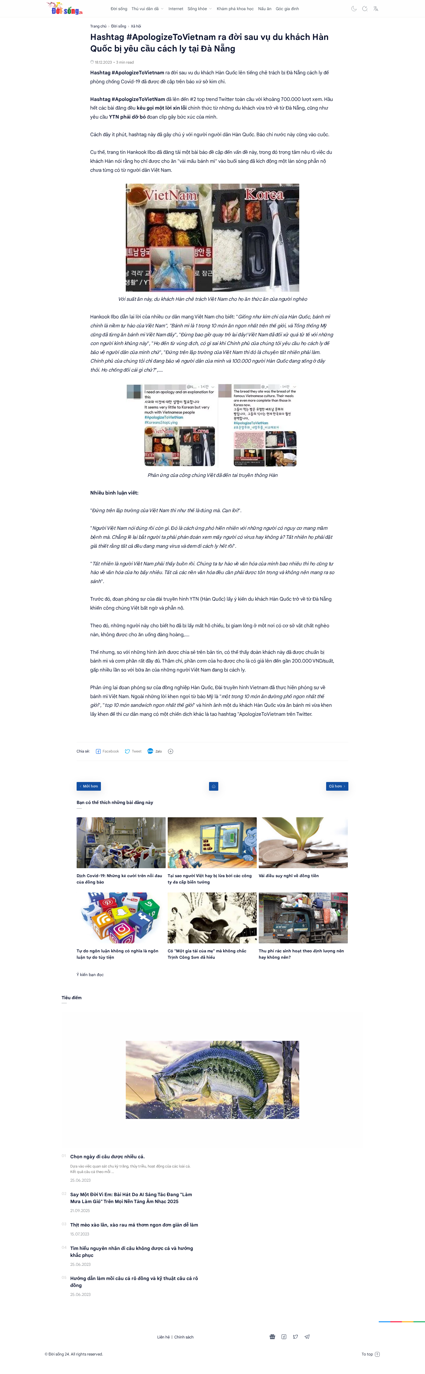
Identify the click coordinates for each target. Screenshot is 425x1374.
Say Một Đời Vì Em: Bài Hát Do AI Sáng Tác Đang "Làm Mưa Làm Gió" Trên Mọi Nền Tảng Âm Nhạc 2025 (131, 1198)
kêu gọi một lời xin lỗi (162, 108)
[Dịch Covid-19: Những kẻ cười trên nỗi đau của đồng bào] (121, 842)
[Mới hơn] (89, 786)
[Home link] (213, 786)
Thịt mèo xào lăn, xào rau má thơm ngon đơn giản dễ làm (134, 1225)
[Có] (212, 917)
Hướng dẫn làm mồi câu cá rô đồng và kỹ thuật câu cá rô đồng (134, 1282)
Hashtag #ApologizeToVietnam (127, 73)
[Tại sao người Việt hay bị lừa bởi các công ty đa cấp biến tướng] (212, 842)
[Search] (365, 8)
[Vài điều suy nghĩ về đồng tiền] (303, 842)
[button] (354, 8)
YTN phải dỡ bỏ (127, 117)
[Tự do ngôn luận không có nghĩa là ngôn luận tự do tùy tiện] (121, 917)
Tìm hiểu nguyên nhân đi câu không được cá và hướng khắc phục (131, 1252)
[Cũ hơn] (337, 786)
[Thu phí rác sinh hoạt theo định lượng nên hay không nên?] (303, 917)
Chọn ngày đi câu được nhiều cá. (107, 1157)
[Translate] (376, 8)
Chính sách (184, 1337)
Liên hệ (163, 1337)
